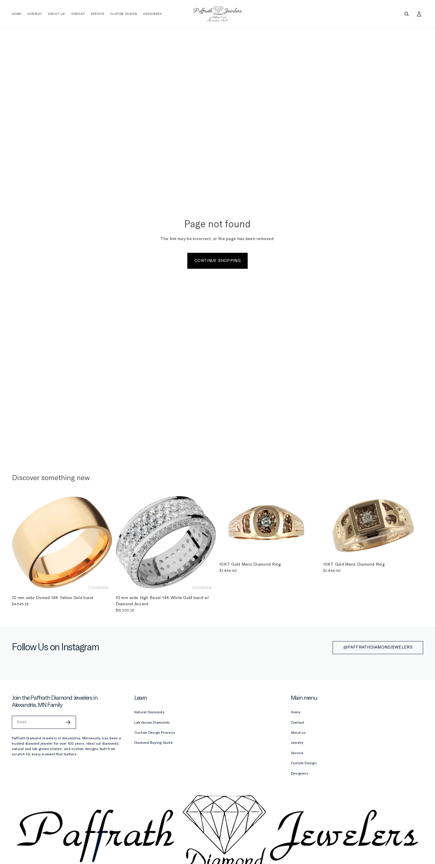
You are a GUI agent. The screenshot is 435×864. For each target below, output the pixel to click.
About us (298, 733)
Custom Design (304, 763)
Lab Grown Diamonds (152, 723)
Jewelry (297, 743)
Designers (299, 773)
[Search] (406, 13)
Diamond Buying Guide (153, 743)
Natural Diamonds (149, 712)
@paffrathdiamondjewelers (378, 647)
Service (297, 753)
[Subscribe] (68, 722)
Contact (297, 723)
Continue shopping (217, 261)
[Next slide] (103, 542)
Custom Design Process (154, 733)
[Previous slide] (21, 542)
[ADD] (103, 583)
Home (295, 712)
